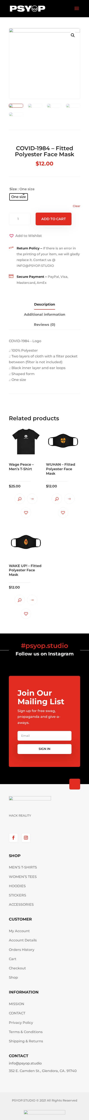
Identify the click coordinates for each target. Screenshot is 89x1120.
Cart (12, 959)
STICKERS (17, 895)
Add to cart (53, 219)
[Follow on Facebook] (13, 837)
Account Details (23, 940)
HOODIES (17, 886)
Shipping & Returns (26, 1041)
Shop (13, 977)
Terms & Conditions (26, 1032)
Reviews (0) (44, 325)
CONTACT (17, 1013)
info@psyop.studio (25, 1063)
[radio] (18, 197)
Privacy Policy (21, 1023)
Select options (32, 499)
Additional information (44, 314)
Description (44, 304)
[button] (25, 236)
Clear (76, 206)
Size (13, 189)
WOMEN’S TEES (23, 877)
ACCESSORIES (21, 904)
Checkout (17, 968)
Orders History (21, 950)
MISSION (16, 1004)
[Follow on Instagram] (25, 837)
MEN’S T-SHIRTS (23, 867)
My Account (19, 931)
